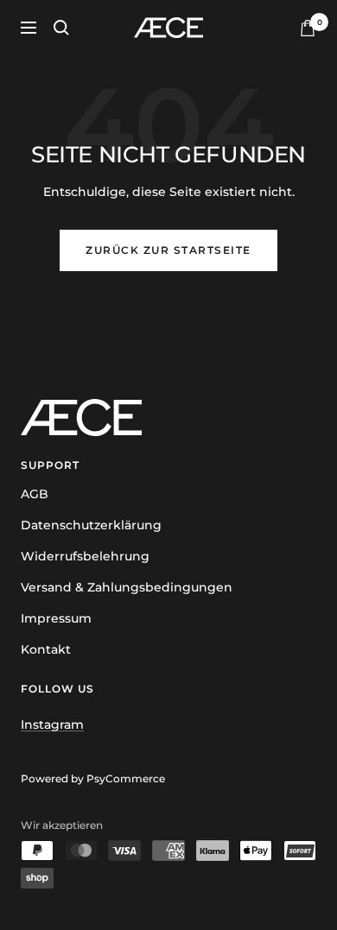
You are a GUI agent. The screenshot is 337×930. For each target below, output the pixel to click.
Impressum (56, 618)
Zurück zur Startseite (168, 250)
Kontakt (46, 649)
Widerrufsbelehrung (85, 556)
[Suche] (61, 27)
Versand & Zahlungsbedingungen (126, 587)
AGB (34, 494)
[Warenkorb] (307, 28)
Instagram (52, 724)
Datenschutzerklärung (91, 525)
